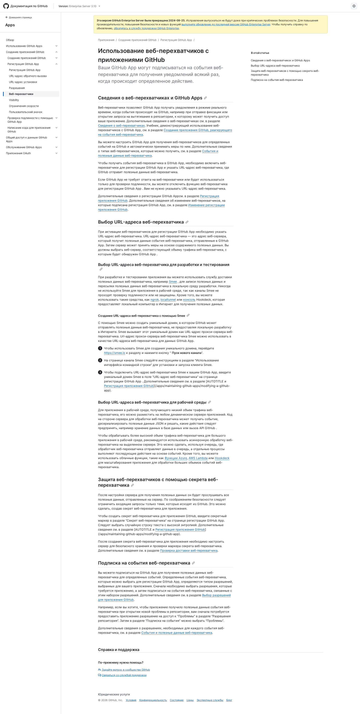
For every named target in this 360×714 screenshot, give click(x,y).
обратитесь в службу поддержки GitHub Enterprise (146, 28)
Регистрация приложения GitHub (129, 386)
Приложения (106, 39)
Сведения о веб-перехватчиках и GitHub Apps (150, 98)
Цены (190, 700)
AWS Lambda (198, 458)
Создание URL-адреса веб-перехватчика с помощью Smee (141, 316)
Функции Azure (176, 458)
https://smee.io (114, 353)
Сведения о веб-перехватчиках (121, 125)
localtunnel (168, 299)
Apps (10, 25)
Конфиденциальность (153, 700)
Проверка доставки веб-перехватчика (189, 550)
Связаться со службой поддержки (124, 675)
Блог (229, 700)
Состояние (177, 700)
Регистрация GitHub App (176, 39)
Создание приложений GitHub (137, 39)
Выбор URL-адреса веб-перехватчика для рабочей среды (152, 402)
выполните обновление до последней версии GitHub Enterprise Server (226, 24)
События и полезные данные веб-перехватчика (176, 632)
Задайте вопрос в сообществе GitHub (126, 669)
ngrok (155, 299)
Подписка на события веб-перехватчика (144, 563)
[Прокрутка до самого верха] (352, 705)
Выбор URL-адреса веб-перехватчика (141, 222)
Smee (173, 281)
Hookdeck (222, 458)
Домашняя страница (20, 17)
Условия (131, 700)
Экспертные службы (210, 700)
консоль (189, 299)
